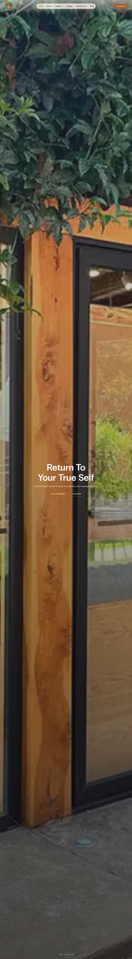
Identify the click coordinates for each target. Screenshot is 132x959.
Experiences (81, 6)
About (48, 6)
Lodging (68, 6)
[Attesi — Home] (8, 6)
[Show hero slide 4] (70, 954)
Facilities (58, 6)
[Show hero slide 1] (59, 954)
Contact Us (121, 6)
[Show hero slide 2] (62, 954)
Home (40, 6)
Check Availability (58, 494)
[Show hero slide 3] (66, 954)
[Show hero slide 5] (72, 954)
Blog (92, 6)
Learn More (76, 494)
